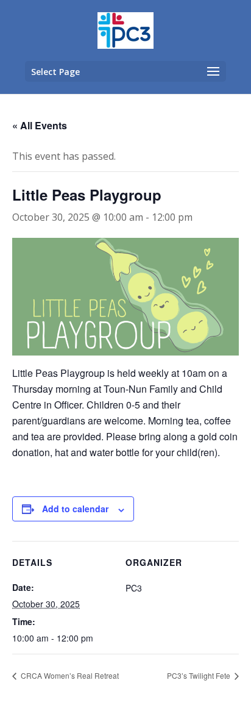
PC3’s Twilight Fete (199, 675)
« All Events (39, 125)
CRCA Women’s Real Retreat (69, 675)
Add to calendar (75, 508)
